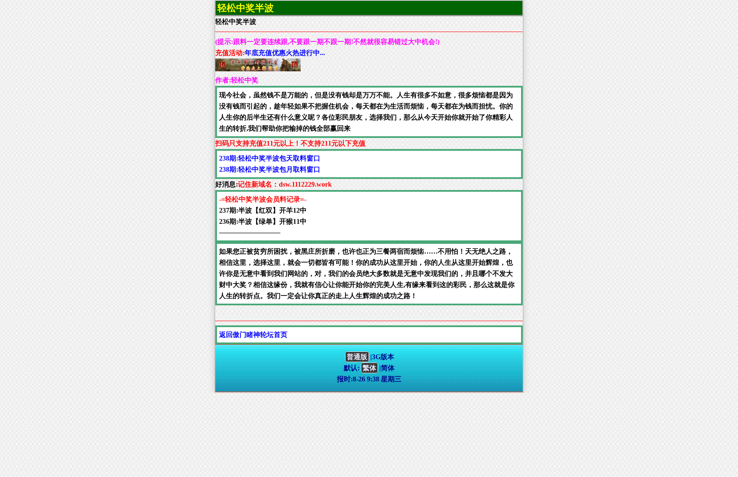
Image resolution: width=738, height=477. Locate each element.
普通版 (357, 356)
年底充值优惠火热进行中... (285, 52)
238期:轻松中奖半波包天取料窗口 (269, 158)
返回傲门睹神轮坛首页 (253, 334)
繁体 (369, 368)
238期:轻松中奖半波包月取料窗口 (269, 169)
